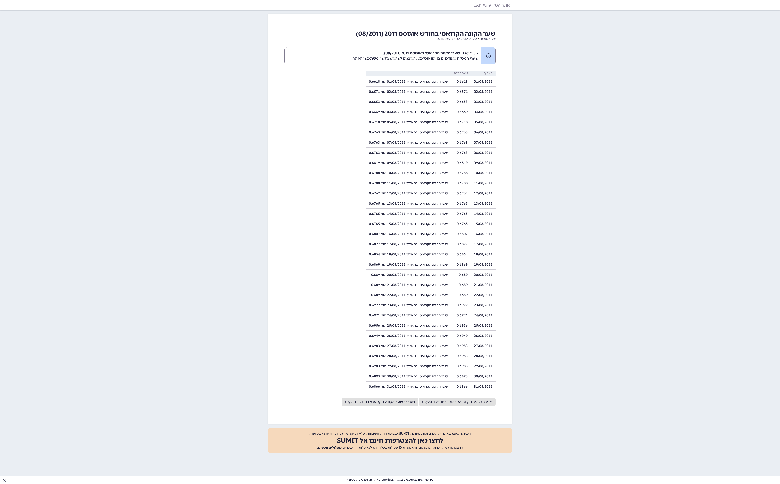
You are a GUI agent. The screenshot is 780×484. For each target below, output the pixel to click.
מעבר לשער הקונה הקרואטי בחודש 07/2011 (380, 402)
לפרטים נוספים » (357, 479)
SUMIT (404, 433)
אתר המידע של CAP (491, 5)
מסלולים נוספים (330, 447)
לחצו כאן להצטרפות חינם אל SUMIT (390, 440)
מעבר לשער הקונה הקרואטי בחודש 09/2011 (457, 402)
